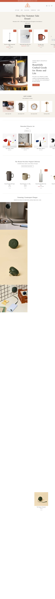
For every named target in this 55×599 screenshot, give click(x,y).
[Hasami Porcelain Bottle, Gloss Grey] (41, 176)
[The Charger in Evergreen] (41, 499)
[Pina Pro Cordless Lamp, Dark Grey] (10, 36)
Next (51, 36)
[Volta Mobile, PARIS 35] (41, 140)
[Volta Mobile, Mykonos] (25, 140)
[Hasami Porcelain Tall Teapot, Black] (10, 176)
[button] (17, 10)
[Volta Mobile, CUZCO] (10, 140)
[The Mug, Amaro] (41, 36)
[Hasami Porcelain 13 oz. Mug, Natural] (25, 176)
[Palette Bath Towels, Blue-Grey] (25, 36)
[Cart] (51, 6)
